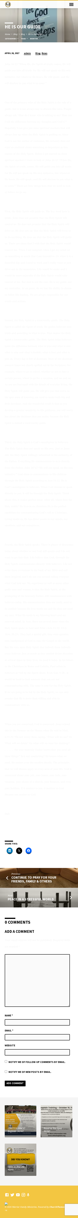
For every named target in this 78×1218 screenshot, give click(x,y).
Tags (23, 38)
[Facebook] (7, 1195)
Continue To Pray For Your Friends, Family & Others (33, 879)
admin (27, 53)
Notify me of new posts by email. (30, 1072)
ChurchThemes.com (59, 1206)
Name (9, 1015)
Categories (11, 38)
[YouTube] (18, 1195)
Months (34, 38)
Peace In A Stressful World (31, 899)
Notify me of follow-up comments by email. (37, 1062)
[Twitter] (12, 1195)
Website (10, 1045)
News (44, 53)
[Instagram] (23, 1195)
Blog (15, 34)
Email (9, 1030)
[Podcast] (28, 1195)
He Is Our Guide (35, 34)
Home (7, 34)
